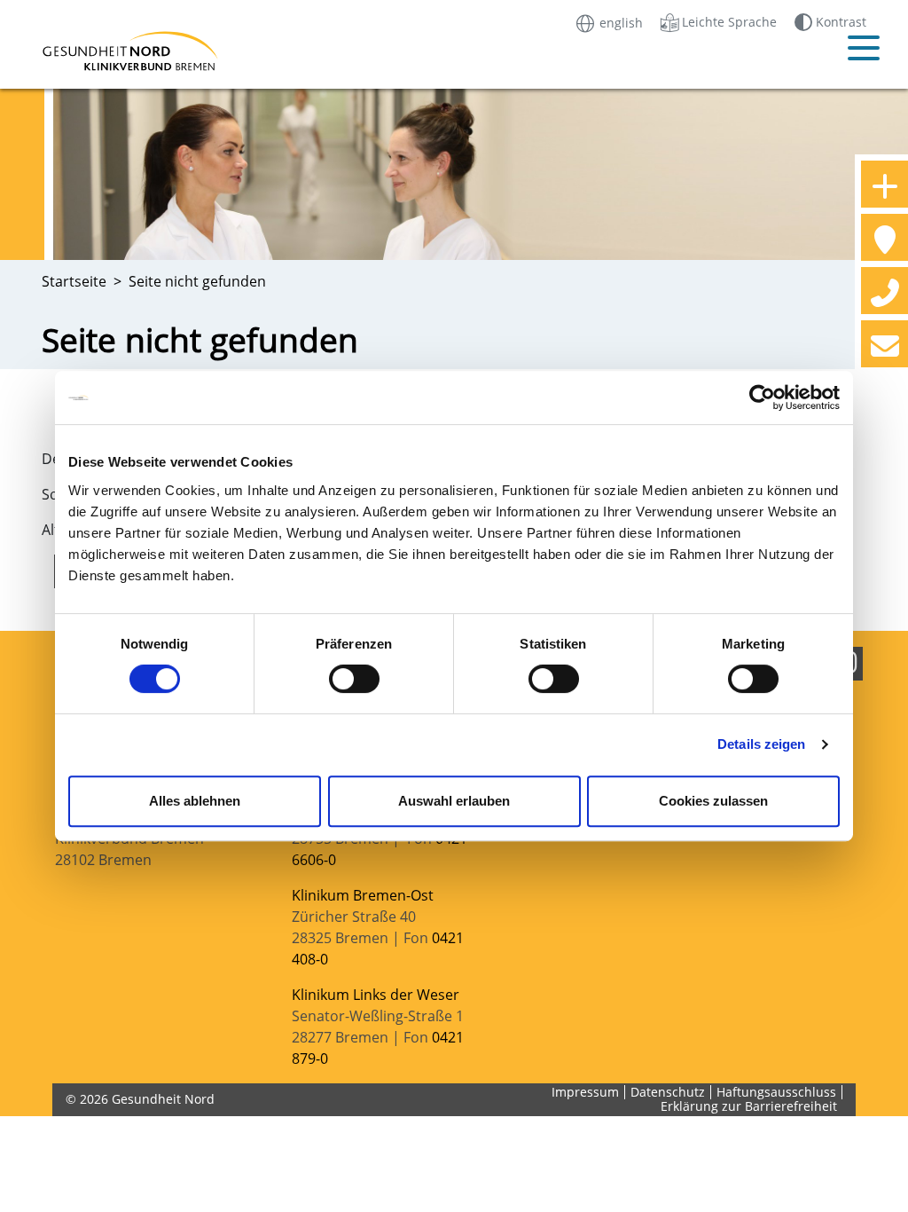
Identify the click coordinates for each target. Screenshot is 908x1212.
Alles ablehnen (194, 800)
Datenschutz (667, 1091)
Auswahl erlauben (454, 800)
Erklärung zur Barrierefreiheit (749, 1106)
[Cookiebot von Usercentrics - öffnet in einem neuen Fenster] (762, 397)
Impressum (585, 1091)
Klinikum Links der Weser (375, 994)
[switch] (354, 679)
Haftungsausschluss (776, 1091)
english (619, 21)
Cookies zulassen (713, 800)
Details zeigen (761, 744)
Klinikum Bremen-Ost (363, 895)
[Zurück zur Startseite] (135, 51)
